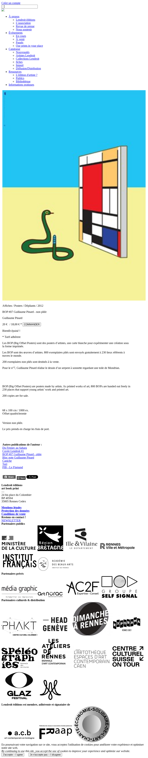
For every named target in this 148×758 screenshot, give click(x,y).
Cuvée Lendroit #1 (13, 451)
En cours (21, 36)
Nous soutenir (24, 29)
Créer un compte (10, 3)
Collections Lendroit (27, 58)
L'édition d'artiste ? (26, 74)
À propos (14, 16)
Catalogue (14, 48)
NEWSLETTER (11, 520)
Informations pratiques (21, 84)
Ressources (15, 71)
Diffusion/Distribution (28, 68)
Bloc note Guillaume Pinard (18, 457)
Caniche (7, 460)
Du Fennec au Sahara (14, 447)
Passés (19, 42)
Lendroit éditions (25, 19)
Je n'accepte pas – (45, 754)
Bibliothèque (23, 81)
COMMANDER (32, 324)
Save (22, 478)
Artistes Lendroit (25, 55)
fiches (19, 61)
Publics (20, 78)
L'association (23, 23)
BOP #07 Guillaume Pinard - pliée (22, 454)
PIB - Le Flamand (12, 467)
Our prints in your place (29, 45)
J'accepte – (13, 754)
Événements (16, 32)
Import (19, 65)
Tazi (4, 464)
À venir (20, 39)
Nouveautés (22, 52)
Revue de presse (25, 26)
